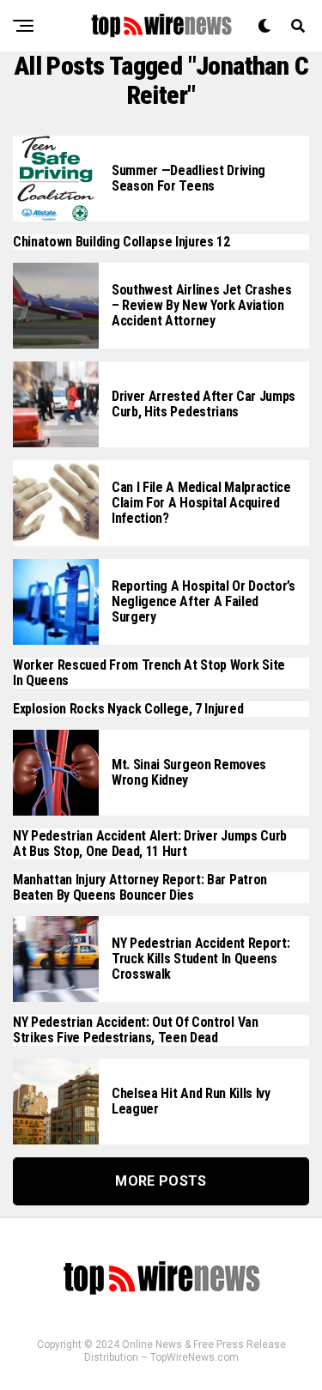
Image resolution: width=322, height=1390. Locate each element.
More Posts (160, 1181)
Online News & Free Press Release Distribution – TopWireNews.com (185, 1350)
